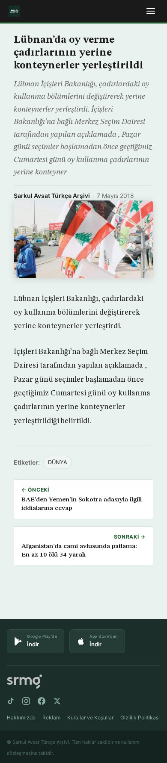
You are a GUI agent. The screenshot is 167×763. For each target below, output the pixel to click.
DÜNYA (57, 462)
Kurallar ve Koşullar (90, 717)
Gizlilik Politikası (140, 717)
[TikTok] (11, 701)
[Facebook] (41, 701)
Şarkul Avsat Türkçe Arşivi (52, 195)
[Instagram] (26, 701)
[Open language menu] (150, 11)
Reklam (51, 717)
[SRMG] (24, 682)
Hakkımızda (21, 717)
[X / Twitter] (57, 701)
